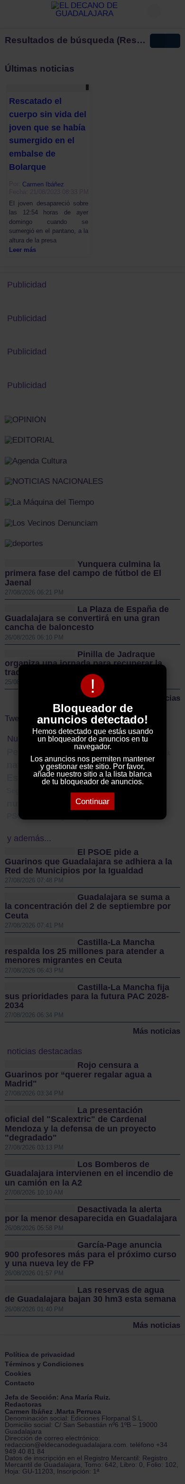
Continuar (92, 801)
